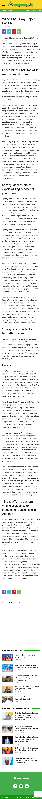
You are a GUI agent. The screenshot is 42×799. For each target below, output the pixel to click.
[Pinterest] (14, 31)
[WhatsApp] (19, 31)
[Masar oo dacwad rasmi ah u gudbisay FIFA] (7, 657)
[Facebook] (4, 31)
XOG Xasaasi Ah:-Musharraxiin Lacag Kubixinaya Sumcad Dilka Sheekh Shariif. (26, 760)
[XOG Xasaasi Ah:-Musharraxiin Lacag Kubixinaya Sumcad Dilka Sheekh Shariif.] (7, 761)
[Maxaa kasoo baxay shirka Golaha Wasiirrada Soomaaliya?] (7, 699)
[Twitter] (9, 31)
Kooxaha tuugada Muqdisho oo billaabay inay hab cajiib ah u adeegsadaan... (26, 678)
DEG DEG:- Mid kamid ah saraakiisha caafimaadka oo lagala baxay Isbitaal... (27, 728)
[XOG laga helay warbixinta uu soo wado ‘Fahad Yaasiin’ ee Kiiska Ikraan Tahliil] (7, 750)
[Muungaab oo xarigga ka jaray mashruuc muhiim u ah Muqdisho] (7, 668)
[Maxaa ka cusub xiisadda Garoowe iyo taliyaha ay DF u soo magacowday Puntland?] (7, 689)
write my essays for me (31, 213)
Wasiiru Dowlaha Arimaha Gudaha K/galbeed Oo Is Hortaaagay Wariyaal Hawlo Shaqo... (27, 739)
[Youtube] (27, 786)
